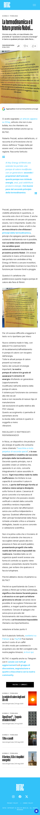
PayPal (17, 639)
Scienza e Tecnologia (10, 693)
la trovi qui (28, 652)
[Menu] (34, 5)
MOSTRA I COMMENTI (20, 685)
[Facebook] (20, 796)
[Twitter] (26, 796)
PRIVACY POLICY (13, 803)
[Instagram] (13, 796)
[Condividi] (18, 46)
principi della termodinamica (16, 233)
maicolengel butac (8, 45)
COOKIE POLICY (28, 803)
